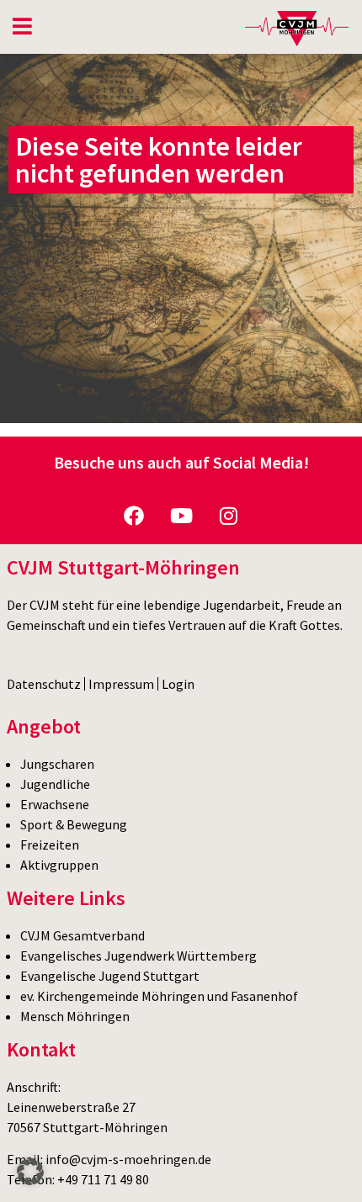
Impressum (121, 683)
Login (178, 683)
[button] (30, 1171)
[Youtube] (181, 515)
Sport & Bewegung (73, 824)
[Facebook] (134, 515)
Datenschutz (44, 683)
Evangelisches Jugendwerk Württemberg (138, 955)
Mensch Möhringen (75, 1016)
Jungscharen (57, 763)
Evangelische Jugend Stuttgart (110, 975)
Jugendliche (55, 784)
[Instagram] (228, 515)
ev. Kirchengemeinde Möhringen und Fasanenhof (159, 996)
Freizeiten (49, 844)
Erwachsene (54, 804)
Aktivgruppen (59, 864)
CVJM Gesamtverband (82, 935)
